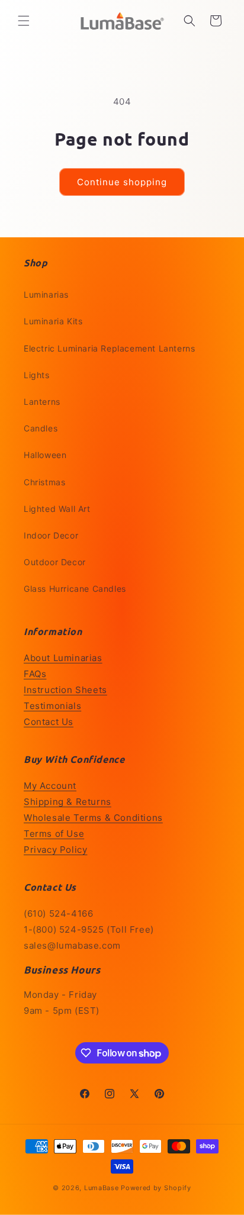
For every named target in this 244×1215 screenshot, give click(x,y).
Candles (40, 428)
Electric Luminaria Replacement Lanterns (109, 348)
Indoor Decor (51, 535)
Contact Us (48, 721)
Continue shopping (122, 182)
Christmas (44, 482)
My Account (50, 785)
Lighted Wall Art (57, 509)
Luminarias (46, 294)
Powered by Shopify (156, 1188)
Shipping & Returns (67, 801)
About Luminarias (63, 657)
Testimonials (52, 705)
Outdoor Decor (55, 562)
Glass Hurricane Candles (75, 589)
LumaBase (101, 1188)
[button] (24, 21)
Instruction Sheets (65, 689)
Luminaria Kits (53, 321)
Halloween (45, 455)
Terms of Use (54, 833)
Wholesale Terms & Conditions (93, 817)
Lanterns (42, 402)
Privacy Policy (55, 849)
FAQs (35, 673)
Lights (37, 375)
